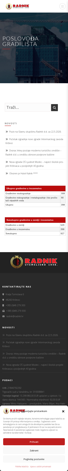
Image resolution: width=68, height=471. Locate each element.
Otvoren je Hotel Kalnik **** (23, 173)
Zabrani (34, 450)
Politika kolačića (21, 466)
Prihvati (34, 441)
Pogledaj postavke (34, 459)
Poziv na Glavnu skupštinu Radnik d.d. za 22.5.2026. (35, 131)
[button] (63, 411)
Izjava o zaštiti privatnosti (40, 466)
